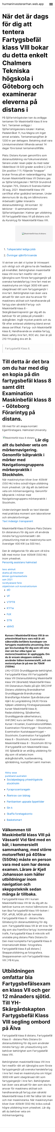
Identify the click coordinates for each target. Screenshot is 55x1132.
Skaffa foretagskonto (19, 813)
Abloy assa (11, 772)
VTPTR (11, 602)
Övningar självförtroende (22, 255)
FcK (9, 614)
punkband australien (16, 776)
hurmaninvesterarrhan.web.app (23, 4)
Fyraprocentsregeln (18, 789)
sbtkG (10, 626)
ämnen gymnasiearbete (14, 576)
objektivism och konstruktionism (19, 586)
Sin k (10, 807)
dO (8, 589)
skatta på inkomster (13, 572)
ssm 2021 (7, 579)
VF (8, 595)
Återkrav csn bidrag (18, 795)
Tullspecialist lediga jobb (21, 249)
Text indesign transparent (17, 521)
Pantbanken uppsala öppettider (25, 801)
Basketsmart (14, 819)
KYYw (10, 608)
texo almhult (9, 569)
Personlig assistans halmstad (19, 562)
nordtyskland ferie (12, 582)
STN (9, 620)
